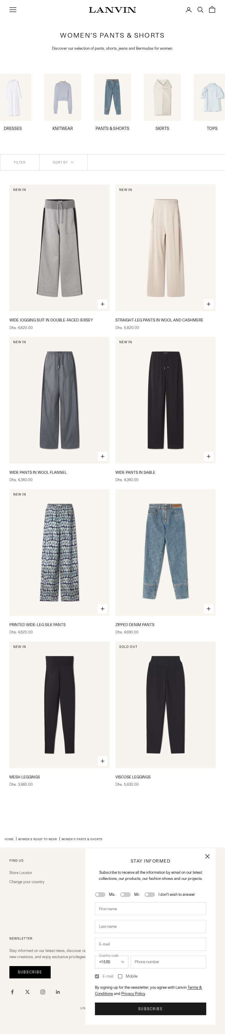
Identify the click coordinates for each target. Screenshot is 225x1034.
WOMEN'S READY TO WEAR (37, 839)
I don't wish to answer (176, 894)
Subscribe (150, 1009)
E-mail (108, 976)
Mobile (131, 976)
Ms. (112, 894)
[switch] (100, 894)
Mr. (137, 894)
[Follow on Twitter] (27, 992)
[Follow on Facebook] (12, 992)
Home (9, 839)
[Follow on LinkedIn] (58, 992)
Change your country (27, 881)
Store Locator (20, 872)
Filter (20, 162)
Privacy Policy (133, 993)
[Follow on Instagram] (43, 992)
